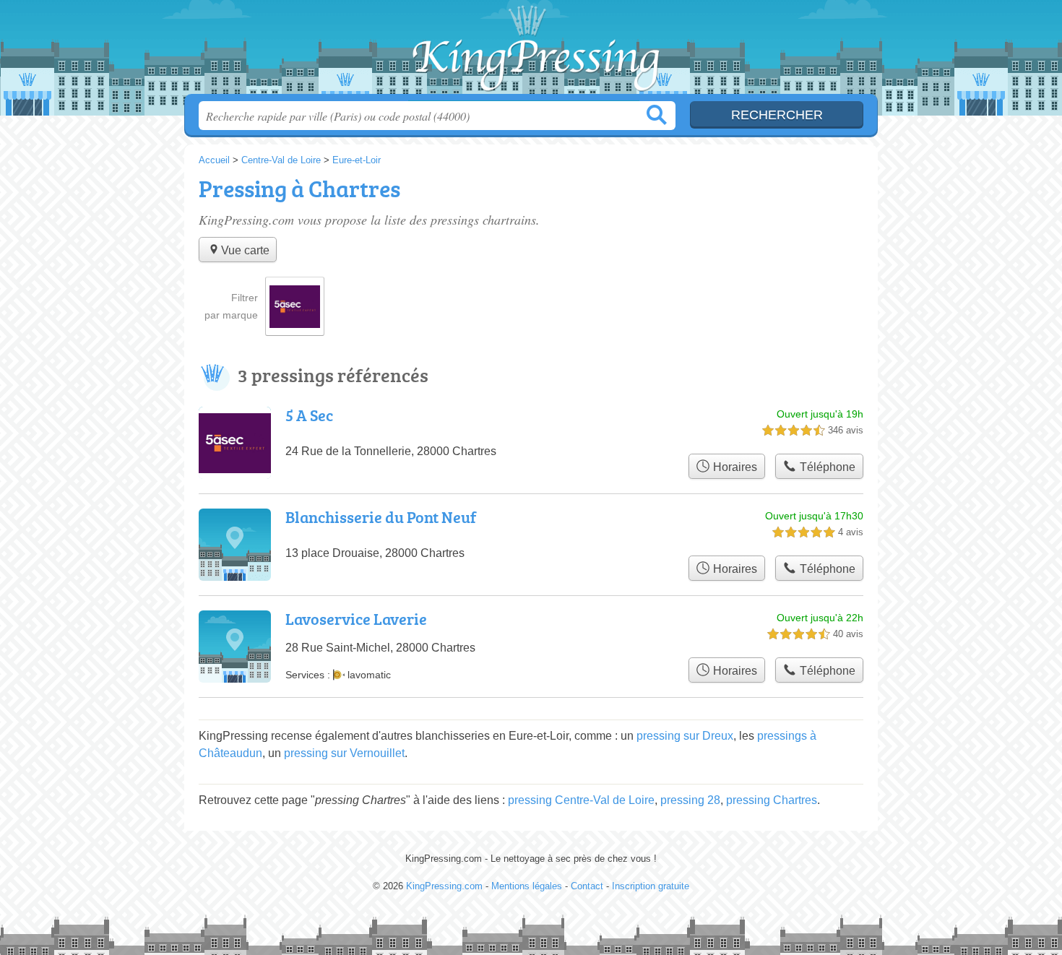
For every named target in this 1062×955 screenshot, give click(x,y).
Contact (587, 886)
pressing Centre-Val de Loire (581, 800)
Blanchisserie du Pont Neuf (380, 517)
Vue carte (245, 250)
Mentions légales (526, 886)
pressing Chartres (771, 800)
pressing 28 (690, 800)
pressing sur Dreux (684, 736)
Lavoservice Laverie (356, 619)
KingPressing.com (531, 51)
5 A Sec (309, 415)
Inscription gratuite (650, 886)
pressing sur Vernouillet (344, 753)
